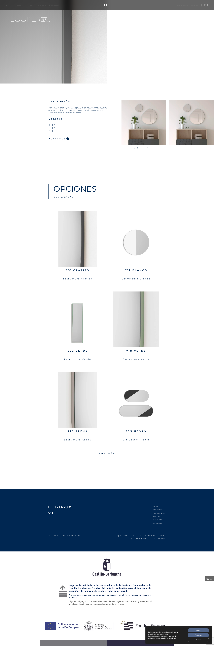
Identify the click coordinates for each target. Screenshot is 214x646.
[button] (135, 148)
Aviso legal (53, 536)
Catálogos (55, 5)
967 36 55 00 (161, 538)
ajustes (173, 638)
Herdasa (194, 5)
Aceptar (198, 630)
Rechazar (198, 635)
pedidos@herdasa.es (143, 538)
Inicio (155, 506)
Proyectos (30, 5)
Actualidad (42, 5)
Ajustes (198, 640)
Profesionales (182, 5)
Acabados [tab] (57, 139)
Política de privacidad (71, 536)
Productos (19, 5)
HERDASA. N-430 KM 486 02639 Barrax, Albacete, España (143, 536)
